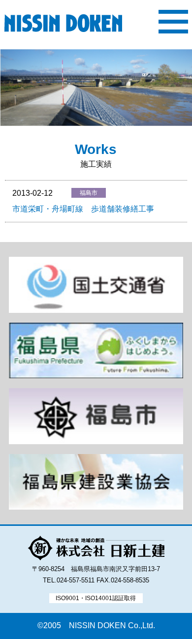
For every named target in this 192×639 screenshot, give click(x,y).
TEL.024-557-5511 (69, 580)
